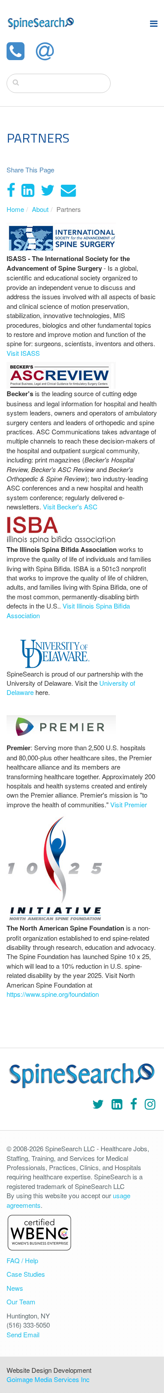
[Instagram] (150, 1103)
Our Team (21, 1301)
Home (15, 209)
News (15, 1288)
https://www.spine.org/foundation (53, 994)
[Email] (68, 189)
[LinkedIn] (28, 189)
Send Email (23, 1334)
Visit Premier (128, 804)
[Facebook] (11, 189)
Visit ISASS (23, 353)
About (40, 209)
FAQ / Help (22, 1260)
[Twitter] (48, 189)
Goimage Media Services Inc (48, 1379)
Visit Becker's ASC (70, 506)
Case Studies (26, 1273)
